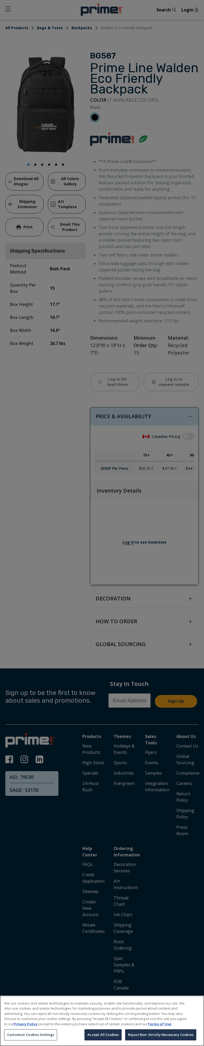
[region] (102, 1021)
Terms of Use (159, 1024)
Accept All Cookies (103, 1034)
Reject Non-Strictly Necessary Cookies (160, 1034)
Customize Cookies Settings (30, 1034)
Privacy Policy (25, 1024)
